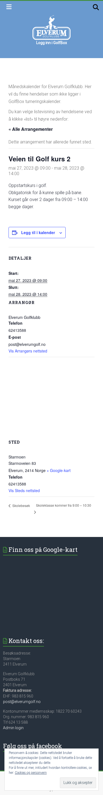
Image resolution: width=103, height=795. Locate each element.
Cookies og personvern (31, 773)
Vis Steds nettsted (24, 490)
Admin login (13, 728)
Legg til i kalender (38, 232)
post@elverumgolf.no (22, 701)
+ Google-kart (59, 470)
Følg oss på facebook (32, 746)
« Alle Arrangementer (31, 129)
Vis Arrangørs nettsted (28, 351)
